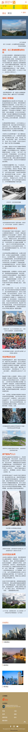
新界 (3, 714)
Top (25, 721)
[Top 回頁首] (25, 722)
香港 (3, 711)
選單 (24, 12)
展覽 (15, 714)
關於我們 (4, 720)
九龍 (15, 711)
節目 (15, 717)
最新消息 (4, 717)
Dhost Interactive (14, 730)
